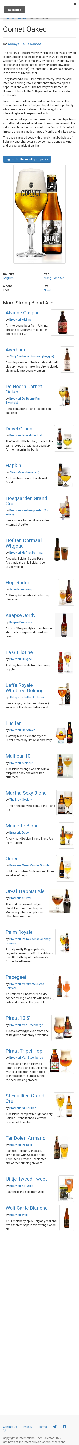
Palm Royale (19, 932)
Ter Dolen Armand (26, 1138)
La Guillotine (19, 652)
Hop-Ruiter (17, 583)
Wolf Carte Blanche (27, 1208)
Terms (42, 1426)
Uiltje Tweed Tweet (26, 1179)
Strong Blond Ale (53, 278)
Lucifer (13, 723)
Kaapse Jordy (20, 615)
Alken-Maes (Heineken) (24, 472)
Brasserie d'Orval (20, 898)
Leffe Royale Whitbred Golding (25, 687)
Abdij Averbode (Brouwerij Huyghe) (31, 356)
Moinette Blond (22, 826)
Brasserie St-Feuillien (22, 1108)
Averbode (16, 350)
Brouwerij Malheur (21, 763)
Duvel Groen (19, 429)
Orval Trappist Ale (25, 891)
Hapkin (13, 465)
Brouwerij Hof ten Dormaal (26, 552)
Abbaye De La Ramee (24, 44)
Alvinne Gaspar (22, 313)
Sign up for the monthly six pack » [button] (27, 159)
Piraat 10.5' (18, 1018)
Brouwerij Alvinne (20, 319)
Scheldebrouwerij (20, 589)
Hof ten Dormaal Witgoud (24, 543)
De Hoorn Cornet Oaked (24, 389)
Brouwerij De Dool (20, 1144)
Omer (12, 859)
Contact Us (10, 1426)
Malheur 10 (18, 756)
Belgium (8, 278)
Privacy (27, 1426)
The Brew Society (20, 799)
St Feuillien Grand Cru (25, 1098)
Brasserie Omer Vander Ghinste (29, 865)
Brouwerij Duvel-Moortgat (25, 435)
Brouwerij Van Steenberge (26, 1025)
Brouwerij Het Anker (22, 730)
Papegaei (16, 977)
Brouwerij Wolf (18, 1214)
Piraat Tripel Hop (24, 1051)
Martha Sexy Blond (26, 793)
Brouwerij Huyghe (20, 659)
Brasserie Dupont (20, 832)
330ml (47, 290)
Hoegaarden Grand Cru (26, 501)
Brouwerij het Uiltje (21, 1185)
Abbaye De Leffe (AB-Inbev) (27, 697)
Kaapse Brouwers (20, 622)
